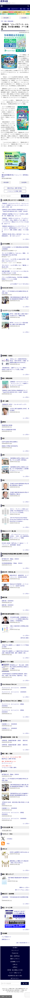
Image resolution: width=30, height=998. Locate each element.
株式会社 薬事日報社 (15, 990)
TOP (2, 21)
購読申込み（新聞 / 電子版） (9, 758)
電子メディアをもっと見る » (22, 889)
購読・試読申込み (15, 956)
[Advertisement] (15, 344)
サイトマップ (15, 950)
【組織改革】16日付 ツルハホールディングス (14, 404)
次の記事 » (24, 17)
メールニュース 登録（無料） (9, 767)
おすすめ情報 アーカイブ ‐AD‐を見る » (19, 284)
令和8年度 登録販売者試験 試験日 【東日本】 (15, 740)
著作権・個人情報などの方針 (15, 970)
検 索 (25, 196)
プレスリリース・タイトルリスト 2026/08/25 (14, 692)
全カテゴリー (15, 8)
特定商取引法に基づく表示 (15, 975)
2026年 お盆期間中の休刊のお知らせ (19, 852)
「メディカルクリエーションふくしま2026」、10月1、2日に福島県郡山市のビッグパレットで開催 (19, 536)
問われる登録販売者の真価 (9, 429)
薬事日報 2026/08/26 (7, 600)
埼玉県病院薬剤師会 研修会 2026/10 (12, 563)
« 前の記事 (6, 17)
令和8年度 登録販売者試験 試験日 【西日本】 (15, 744)
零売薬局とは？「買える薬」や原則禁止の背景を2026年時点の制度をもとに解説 (19, 666)
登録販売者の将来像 (7, 425)
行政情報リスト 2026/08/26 (9, 724)
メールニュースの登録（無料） (15, 191)
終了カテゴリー (15, 978)
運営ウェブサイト (15, 958)
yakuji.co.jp (4, 988)
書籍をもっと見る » (24, 887)
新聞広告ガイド (6, 939)
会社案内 (15, 947)
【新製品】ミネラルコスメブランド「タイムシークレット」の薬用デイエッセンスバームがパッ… (19, 383)
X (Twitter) (9, 838)
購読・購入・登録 (24, 8)
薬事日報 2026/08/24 (7, 605)
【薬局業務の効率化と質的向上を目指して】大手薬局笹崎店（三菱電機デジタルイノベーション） (19, 468)
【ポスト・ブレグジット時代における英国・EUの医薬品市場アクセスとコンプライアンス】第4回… (19, 510)
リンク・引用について (15, 972)
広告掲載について (15, 961)
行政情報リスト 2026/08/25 (9, 728)
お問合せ (15, 967)
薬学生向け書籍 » (25, 637)
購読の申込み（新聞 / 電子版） (14, 188)
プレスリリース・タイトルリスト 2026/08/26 (14, 687)
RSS (8, 843)
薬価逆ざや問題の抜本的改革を (10, 446)
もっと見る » (26, 239)
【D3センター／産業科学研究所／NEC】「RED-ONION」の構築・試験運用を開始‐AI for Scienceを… (19, 360)
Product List (15, 953)
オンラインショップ (7, 763)
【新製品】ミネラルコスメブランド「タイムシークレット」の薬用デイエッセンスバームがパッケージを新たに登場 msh (15, 205)
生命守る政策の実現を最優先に (10, 441)
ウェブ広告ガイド (6, 936)
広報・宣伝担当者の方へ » (22, 942)
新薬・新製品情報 (8, 21)
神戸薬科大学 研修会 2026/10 (10, 559)
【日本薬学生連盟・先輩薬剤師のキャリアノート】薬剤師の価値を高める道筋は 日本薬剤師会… (19, 619)
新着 (9, 8)
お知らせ (15, 964)
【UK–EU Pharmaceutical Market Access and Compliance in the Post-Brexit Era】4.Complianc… (19, 519)
